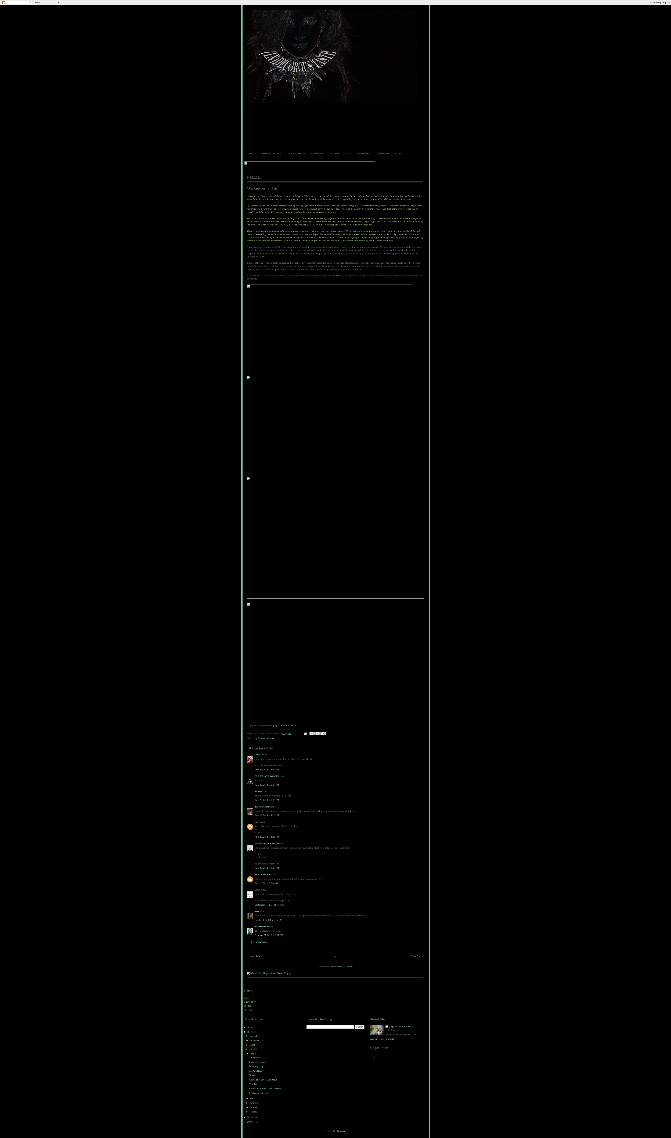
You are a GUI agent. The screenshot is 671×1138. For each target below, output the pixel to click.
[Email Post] (305, 733)
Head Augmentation (258, 1093)
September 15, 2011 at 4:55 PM (270, 904)
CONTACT (400, 153)
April (252, 1103)
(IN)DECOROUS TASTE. (285, 725)
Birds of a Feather (257, 1062)
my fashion (259, 738)
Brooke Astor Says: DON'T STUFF (265, 1088)
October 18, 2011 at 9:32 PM (268, 920)
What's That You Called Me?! (263, 1079)
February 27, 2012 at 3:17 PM (269, 935)
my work (270, 738)
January (254, 1111)
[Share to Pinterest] (324, 733)
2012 (249, 1027)
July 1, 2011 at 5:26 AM (266, 883)
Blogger (341, 1131)
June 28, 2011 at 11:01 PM (267, 815)
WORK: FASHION (296, 153)
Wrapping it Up (262, 188)
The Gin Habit (255, 1070)
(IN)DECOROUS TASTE (401, 1026)
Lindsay (259, 754)
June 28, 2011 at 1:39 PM (267, 769)
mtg (257, 822)
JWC (257, 911)
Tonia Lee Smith (263, 874)
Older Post (416, 956)
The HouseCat (262, 926)
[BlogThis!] (314, 733)
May (252, 1098)
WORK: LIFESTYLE (271, 153)
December (255, 1036)
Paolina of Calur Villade (267, 843)
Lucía (258, 889)
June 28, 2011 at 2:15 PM (267, 785)
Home (335, 956)
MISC (348, 153)
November (255, 1040)
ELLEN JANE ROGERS (267, 776)
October (254, 1044)
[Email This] (311, 733)
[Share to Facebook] (321, 733)
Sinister (252, 1075)
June (252, 1053)
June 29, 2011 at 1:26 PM (267, 836)
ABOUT (251, 153)
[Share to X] (318, 733)
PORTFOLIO (382, 153)
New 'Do (253, 1084)
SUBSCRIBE (364, 153)
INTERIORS (317, 153)
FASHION (334, 153)
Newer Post (255, 956)
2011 (249, 1032)
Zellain (258, 791)
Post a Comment (259, 941)
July (252, 1049)
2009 (249, 1122)
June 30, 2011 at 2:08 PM (267, 868)
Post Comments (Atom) (341, 966)
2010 (249, 1117)
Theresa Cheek (262, 806)
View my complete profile (382, 1039)
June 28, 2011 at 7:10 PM (267, 800)
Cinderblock (255, 1057)
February (254, 1107)
